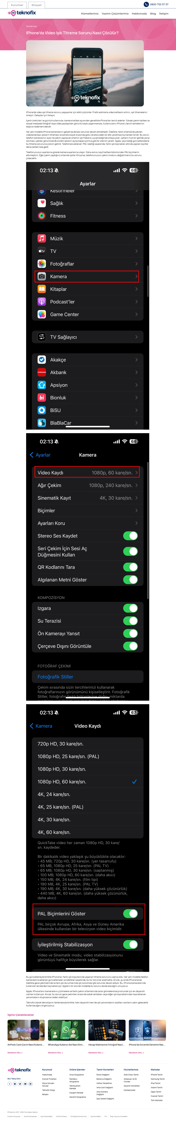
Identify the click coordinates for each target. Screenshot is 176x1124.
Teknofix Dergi (48, 1090)
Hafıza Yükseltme (104, 1083)
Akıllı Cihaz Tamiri (131, 1074)
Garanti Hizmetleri (132, 1085)
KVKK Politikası (61, 1116)
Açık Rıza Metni (95, 1116)
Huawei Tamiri (157, 1096)
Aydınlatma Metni (47, 1116)
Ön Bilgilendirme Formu (78, 1116)
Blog (153, 13)
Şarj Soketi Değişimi (105, 1098)
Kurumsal (17, 5)
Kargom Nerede (76, 1092)
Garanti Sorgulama (77, 1097)
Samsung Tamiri (158, 1079)
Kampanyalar (129, 1090)
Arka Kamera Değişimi (102, 1093)
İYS (106, 1116)
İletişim (163, 13)
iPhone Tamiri (157, 1074)
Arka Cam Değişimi (105, 1087)
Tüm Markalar (157, 1100)
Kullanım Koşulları (14, 1116)
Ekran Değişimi (103, 1074)
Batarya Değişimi (104, 1079)
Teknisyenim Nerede (74, 1087)
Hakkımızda (139, 13)
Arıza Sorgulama (76, 1074)
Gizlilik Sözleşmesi (30, 1116)
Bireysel (37, 5)
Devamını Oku (14, 1052)
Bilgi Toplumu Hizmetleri (118, 1116)
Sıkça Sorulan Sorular (48, 1084)
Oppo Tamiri (156, 1091)
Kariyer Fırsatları (49, 1079)
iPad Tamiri (155, 1083)
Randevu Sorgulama (74, 1080)
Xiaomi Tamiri (156, 1087)
